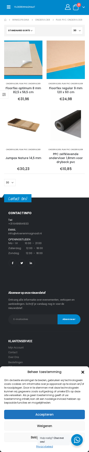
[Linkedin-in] (31, 263)
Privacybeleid (44, 446)
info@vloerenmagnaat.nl (25, 233)
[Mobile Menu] (8, 7)
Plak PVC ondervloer (30, 83)
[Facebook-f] (12, 263)
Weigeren (44, 426)
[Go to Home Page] (5, 19)
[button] (83, 372)
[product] (23, 60)
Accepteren (44, 414)
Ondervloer (12, 83)
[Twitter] (21, 263)
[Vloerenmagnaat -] (24, 7)
